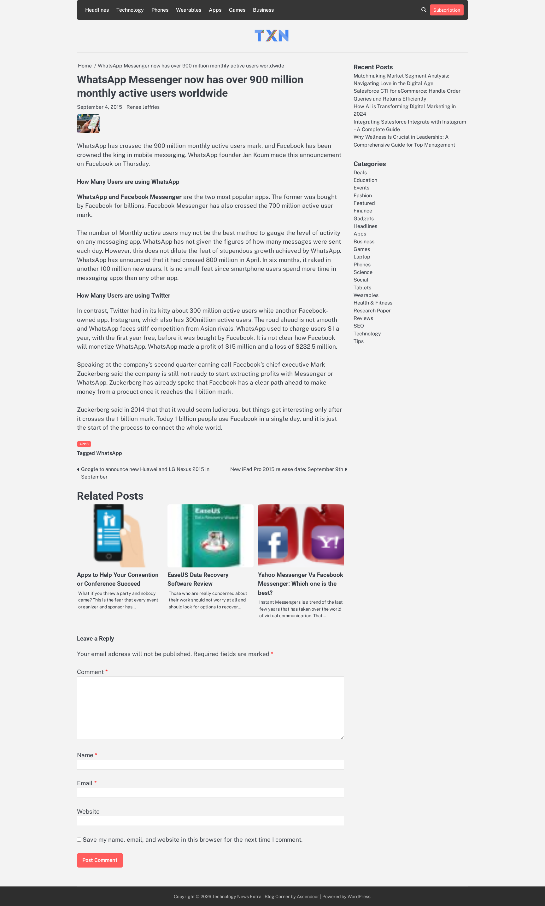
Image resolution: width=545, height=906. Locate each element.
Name (87, 755)
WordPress (359, 896)
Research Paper (372, 310)
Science (363, 272)
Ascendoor (308, 896)
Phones (159, 10)
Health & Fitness (373, 303)
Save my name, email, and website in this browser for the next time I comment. (192, 839)
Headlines (97, 10)
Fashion (363, 195)
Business (263, 10)
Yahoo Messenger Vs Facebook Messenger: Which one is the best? (300, 583)
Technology (130, 10)
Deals (360, 172)
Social (361, 280)
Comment (92, 671)
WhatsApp (109, 453)
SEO (359, 326)
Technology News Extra (236, 896)
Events (361, 188)
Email (87, 783)
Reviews (363, 318)
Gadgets (364, 218)
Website (88, 811)
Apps (215, 10)
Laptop (362, 257)
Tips (359, 341)
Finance (363, 211)
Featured (364, 203)
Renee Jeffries (143, 107)
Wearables (188, 10)
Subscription (446, 10)
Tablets (362, 287)
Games (237, 10)
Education (365, 180)
